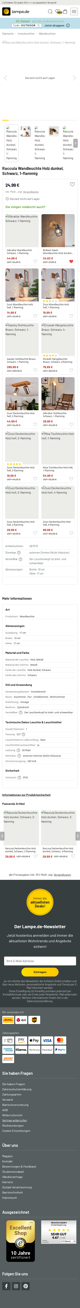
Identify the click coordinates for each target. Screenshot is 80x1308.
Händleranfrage (12, 1176)
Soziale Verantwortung (17, 1187)
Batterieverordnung (15, 1104)
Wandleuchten (47, 33)
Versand (7, 1099)
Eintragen (40, 972)
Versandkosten (31, 191)
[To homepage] (15, 11)
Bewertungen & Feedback (19, 1166)
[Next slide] (75, 143)
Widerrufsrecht (12, 1115)
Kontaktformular (12, 994)
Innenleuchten (26, 33)
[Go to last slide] (2, 836)
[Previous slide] (4, 143)
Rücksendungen (13, 1125)
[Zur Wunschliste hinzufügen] (72, 184)
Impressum (9, 1197)
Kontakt (7, 1161)
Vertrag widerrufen (14, 1120)
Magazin (7, 1156)
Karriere (7, 1182)
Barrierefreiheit (12, 1192)
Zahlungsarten (11, 1094)
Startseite (8, 33)
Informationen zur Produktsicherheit (26, 794)
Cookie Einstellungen (16, 1130)
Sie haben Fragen (13, 1084)
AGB (5, 1110)
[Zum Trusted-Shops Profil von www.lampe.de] (40, 1241)
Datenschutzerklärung (39, 1001)
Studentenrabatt (13, 1171)
